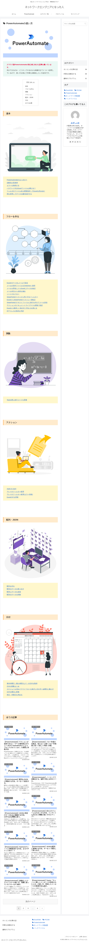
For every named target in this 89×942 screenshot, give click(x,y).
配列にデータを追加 (14, 592)
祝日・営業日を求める (14, 695)
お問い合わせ (83, 936)
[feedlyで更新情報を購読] (78, 142)
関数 (26, 92)
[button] (85, 24)
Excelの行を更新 (12, 497)
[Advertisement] (75, 45)
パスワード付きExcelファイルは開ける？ (21, 188)
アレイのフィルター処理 (15, 492)
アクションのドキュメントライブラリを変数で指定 (25, 305)
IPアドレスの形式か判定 (15, 311)
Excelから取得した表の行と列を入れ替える (22, 308)
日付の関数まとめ (13, 686)
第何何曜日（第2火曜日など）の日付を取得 (22, 683)
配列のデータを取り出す (15, 589)
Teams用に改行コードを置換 (17, 400)
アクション (28, 94)
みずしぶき (75, 123)
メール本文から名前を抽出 (16, 291)
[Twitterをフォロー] (73, 142)
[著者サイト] (70, 142)
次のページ (30, 901)
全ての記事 (28, 103)
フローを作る (29, 89)
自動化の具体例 (12, 183)
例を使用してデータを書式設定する (19, 194)
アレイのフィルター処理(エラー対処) (20, 494)
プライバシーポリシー (71, 936)
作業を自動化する (75, 74)
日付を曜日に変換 (13, 692)
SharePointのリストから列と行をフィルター (22, 297)
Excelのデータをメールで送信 (17, 283)
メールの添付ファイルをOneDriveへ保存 (21, 286)
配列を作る (11, 586)
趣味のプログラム (75, 78)
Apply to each (11, 489)
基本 (26, 86)
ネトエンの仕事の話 (75, 69)
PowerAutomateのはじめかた (17, 180)
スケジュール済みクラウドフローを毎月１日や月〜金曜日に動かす (30, 689)
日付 (26, 100)
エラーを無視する (13, 185)
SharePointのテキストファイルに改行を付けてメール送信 (27, 302)
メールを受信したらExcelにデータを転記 (21, 288)
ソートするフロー (13, 294)
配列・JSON (29, 97)
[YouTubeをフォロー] (75, 142)
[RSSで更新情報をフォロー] (80, 142)
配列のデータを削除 (14, 594)
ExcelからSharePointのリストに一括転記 (21, 300)
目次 (28, 82)
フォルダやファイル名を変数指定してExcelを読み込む (26, 191)
